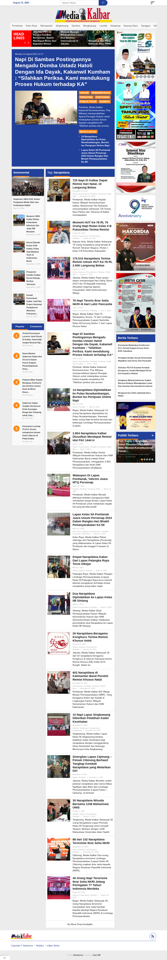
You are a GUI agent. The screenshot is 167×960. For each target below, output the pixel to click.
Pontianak (102, 97)
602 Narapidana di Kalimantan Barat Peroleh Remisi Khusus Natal (90, 676)
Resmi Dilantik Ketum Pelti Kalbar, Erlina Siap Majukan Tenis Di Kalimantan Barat (33, 251)
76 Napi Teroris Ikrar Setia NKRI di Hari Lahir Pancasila (92, 302)
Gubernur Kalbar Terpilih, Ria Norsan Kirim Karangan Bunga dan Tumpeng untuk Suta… (31, 409)
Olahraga (85, 531)
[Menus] (152, 2)
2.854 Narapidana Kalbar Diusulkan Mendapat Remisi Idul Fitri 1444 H (92, 437)
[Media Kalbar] (83, 15)
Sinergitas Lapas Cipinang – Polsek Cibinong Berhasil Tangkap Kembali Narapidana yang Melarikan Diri (92, 763)
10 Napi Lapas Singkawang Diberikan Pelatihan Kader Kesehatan (91, 718)
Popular (19, 326)
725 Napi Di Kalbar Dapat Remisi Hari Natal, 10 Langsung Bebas (90, 184)
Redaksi (40, 945)
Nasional (82, 272)
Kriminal (82, 570)
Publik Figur (88, 101)
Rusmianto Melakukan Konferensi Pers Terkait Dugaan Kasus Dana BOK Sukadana (44, 38)
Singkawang (77, 730)
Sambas (104, 101)
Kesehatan (84, 728)
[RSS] (152, 936)
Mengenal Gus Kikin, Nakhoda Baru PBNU (134, 394)
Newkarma (78, 955)
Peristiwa (86, 97)
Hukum (84, 92)
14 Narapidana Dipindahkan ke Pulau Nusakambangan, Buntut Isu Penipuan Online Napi (92, 395)
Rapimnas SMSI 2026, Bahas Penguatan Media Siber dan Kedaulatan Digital (26, 202)
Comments (36, 326)
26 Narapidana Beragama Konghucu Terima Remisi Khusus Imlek (90, 637)
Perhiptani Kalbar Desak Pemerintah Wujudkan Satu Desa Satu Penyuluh (135, 359)
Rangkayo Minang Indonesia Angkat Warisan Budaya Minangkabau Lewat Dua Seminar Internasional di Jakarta (135, 383)
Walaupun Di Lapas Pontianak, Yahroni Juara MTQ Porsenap (90, 479)
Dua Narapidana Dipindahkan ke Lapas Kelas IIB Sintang (92, 597)
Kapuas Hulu (84, 236)
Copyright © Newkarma (22, 945)
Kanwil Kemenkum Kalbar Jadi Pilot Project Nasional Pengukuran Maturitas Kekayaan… (34, 304)
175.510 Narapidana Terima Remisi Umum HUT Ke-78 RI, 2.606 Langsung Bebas (92, 262)
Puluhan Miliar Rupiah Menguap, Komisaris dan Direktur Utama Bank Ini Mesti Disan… (32, 386)
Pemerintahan (101, 92)
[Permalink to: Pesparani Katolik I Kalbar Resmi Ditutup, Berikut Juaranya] (19, 276)
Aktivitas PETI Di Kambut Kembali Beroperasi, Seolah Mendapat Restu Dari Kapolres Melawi (98, 38)
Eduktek (76, 489)
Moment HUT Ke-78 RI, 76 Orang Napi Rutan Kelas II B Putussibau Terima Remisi (92, 226)
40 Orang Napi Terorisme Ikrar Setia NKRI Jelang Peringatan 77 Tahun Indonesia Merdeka (90, 883)
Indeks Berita (53, 945)
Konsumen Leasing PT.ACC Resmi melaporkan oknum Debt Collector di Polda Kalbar (31, 432)
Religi (98, 489)
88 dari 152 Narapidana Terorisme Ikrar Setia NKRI (91, 841)
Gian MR (97, 955)
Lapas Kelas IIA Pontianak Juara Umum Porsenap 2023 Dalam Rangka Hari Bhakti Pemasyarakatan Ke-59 (95, 156)
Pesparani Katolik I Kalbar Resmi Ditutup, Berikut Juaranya (33, 278)
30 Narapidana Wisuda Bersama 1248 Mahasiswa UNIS (91, 804)
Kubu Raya (77, 531)
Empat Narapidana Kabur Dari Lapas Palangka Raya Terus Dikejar (91, 560)
